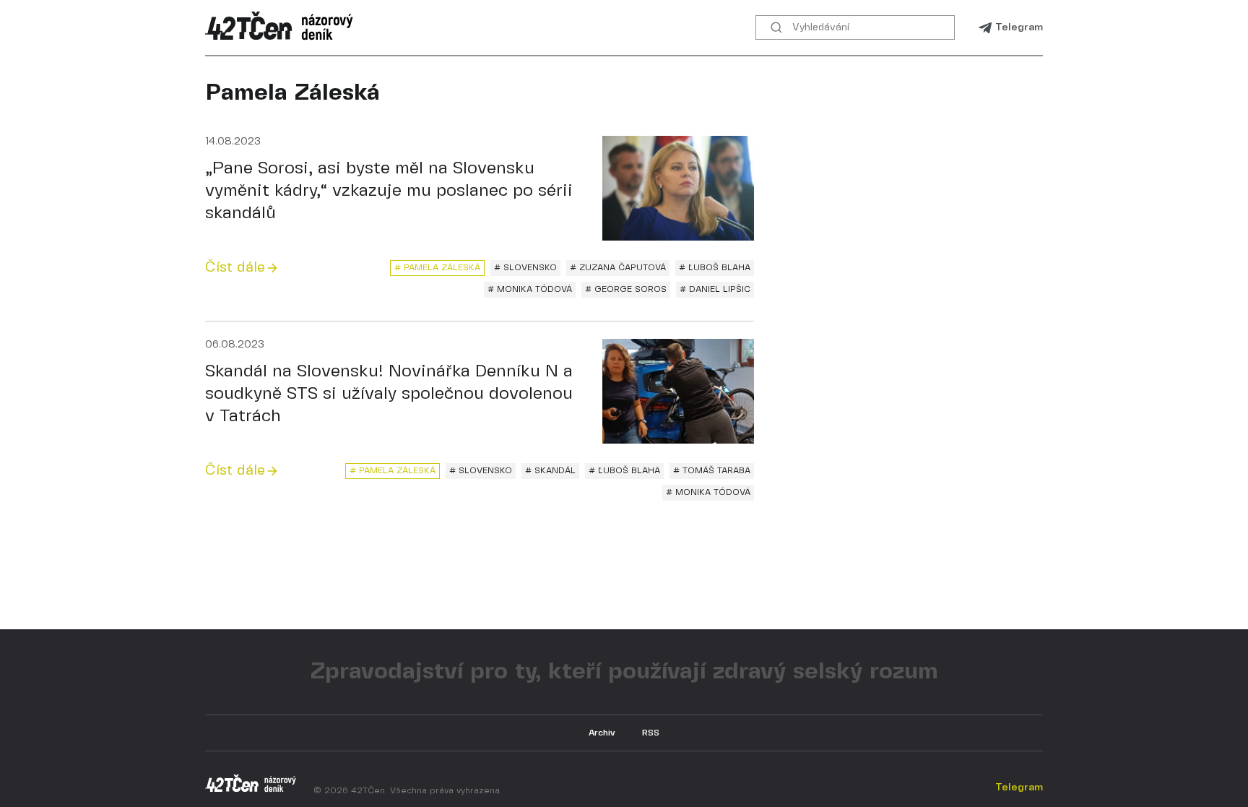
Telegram (1019, 27)
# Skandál (550, 471)
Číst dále (235, 268)
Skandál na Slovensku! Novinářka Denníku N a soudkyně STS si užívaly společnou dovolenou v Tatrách (389, 394)
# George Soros (626, 289)
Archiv (602, 733)
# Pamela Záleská (437, 268)
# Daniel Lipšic (715, 289)
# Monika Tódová (530, 289)
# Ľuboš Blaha (714, 268)
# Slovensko (525, 268)
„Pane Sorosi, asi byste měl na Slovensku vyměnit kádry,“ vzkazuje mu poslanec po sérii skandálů (389, 191)
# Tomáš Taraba (711, 471)
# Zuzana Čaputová (618, 268)
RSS (650, 733)
